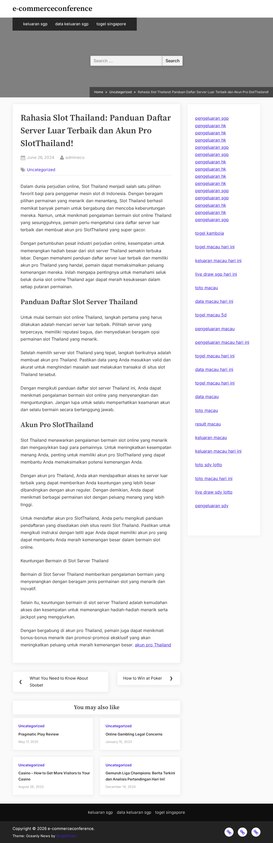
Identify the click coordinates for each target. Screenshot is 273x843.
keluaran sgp (35, 24)
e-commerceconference (52, 8)
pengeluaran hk (210, 125)
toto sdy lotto (208, 464)
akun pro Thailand (153, 644)
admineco (75, 157)
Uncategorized (41, 169)
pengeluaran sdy (211, 505)
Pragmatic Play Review (38, 734)
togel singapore (111, 24)
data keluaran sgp (72, 24)
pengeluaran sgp (212, 118)
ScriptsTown (66, 836)
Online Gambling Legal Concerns (134, 734)
